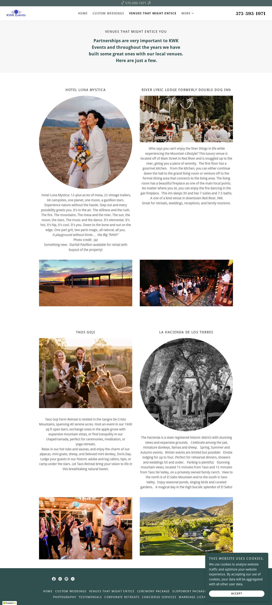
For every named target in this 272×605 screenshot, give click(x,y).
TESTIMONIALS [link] (90, 597)
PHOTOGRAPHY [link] (64, 597)
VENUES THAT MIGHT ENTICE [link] (152, 13)
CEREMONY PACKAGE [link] (153, 591)
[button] (187, 13)
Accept (236, 593)
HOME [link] (83, 13)
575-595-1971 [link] (251, 13)
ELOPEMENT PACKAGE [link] (190, 591)
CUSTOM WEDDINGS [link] (108, 13)
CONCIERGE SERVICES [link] (159, 597)
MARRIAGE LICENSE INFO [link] (199, 597)
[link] (16, 13)
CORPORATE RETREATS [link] (121, 597)
